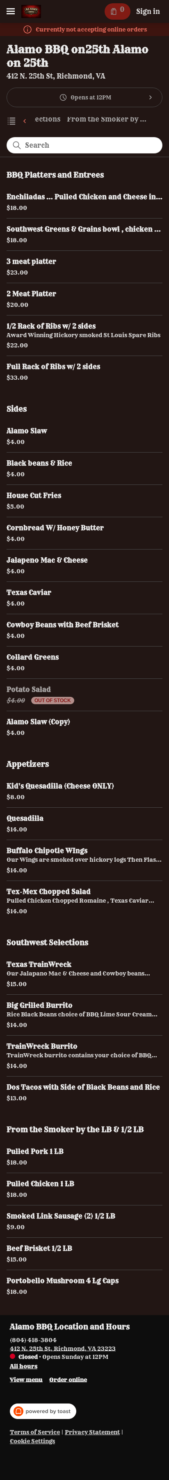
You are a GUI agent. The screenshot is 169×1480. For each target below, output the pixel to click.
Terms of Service (35, 1432)
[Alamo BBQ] (31, 11)
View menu (26, 1379)
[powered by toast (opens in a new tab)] (43, 1411)
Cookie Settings (32, 1441)
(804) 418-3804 (33, 1339)
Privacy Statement (92, 1432)
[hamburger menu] (11, 11)
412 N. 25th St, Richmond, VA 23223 (63, 1348)
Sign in (148, 11)
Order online (68, 1379)
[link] (108, 121)
